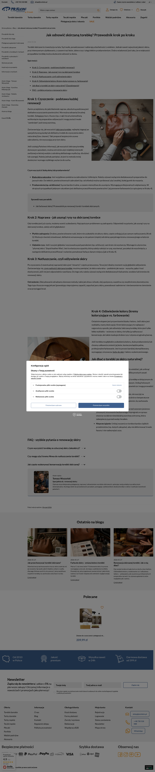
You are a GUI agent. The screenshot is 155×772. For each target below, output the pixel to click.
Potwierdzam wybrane (54, 405)
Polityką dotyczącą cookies (83, 374)
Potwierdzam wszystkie (101, 405)
